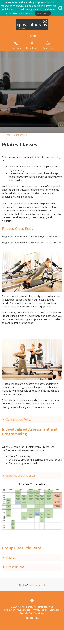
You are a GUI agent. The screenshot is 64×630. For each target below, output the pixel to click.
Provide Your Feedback (32, 612)
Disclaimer (9, 609)
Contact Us (55, 609)
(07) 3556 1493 (37, 584)
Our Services (20, 134)
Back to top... (32, 617)
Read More (42, 13)
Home (7, 134)
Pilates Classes (19, 144)
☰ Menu (32, 36)
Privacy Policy (40, 609)
